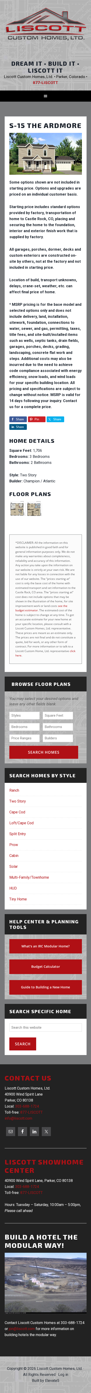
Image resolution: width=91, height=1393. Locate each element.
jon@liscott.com (22, 1329)
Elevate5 (52, 1380)
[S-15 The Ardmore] (45, 176)
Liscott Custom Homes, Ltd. (46, 29)
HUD (13, 888)
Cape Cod (17, 812)
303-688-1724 (27, 1106)
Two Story (17, 801)
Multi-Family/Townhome (29, 877)
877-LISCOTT (31, 1112)
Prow (13, 845)
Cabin (13, 855)
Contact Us (28, 1078)
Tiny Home (18, 899)
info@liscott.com (18, 1118)
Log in (63, 1374)
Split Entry (17, 834)
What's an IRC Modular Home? (45, 946)
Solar (13, 866)
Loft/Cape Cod (21, 823)
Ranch (14, 790)
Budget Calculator (45, 966)
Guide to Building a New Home (45, 987)
